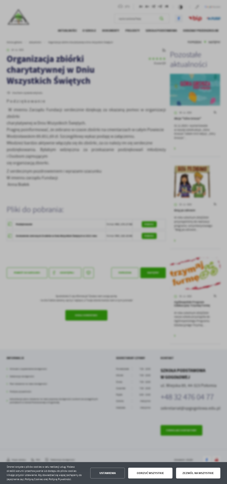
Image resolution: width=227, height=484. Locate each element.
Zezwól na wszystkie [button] (198, 473)
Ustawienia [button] (107, 473)
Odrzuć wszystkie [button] (150, 473)
